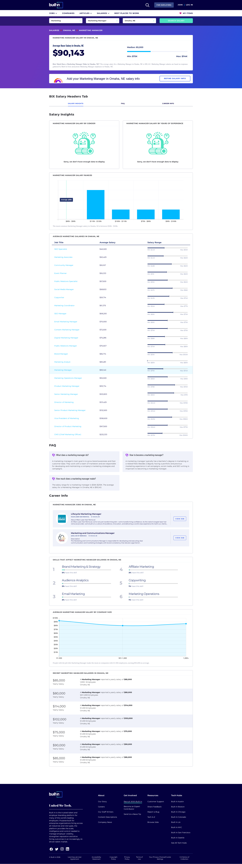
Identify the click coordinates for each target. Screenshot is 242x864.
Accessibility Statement (96, 858)
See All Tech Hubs (179, 843)
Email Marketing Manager (65, 321)
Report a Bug (153, 812)
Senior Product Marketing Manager (70, 410)
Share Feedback (154, 807)
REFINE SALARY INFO (175, 78)
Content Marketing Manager (66, 330)
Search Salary (176, 21)
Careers (101, 807)
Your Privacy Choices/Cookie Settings (160, 858)
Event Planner (60, 273)
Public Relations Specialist (66, 281)
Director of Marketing (64, 402)
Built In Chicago (178, 812)
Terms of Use (139, 858)
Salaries (102, 13)
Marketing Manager (63, 370)
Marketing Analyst (62, 362)
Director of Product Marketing (67, 426)
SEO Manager (60, 313)
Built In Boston (178, 807)
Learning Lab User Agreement (75, 858)
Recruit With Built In (133, 801)
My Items (187, 13)
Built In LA (175, 822)
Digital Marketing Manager (66, 338)
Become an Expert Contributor (132, 807)
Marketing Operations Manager (68, 378)
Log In (189, 5)
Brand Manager (61, 354)
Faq (123, 103)
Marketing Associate (63, 257)
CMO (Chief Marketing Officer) (67, 434)
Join (180, 5)
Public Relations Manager (65, 346)
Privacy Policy (127, 858)
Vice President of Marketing (66, 418)
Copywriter (59, 297)
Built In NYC (176, 827)
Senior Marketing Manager (66, 394)
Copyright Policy (113, 858)
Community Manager (63, 265)
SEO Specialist (60, 249)
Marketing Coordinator (64, 305)
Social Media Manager (64, 289)
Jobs (52, 13)
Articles (85, 13)
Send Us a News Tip (132, 814)
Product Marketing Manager (66, 386)
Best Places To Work (126, 13)
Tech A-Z (151, 817)
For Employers (164, 5)
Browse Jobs (153, 822)
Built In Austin (177, 801)
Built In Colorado (178, 817)
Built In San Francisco (180, 832)
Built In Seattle (177, 838)
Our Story (102, 801)
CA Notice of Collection (184, 858)
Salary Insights (75, 103)
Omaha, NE (69, 30)
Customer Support (155, 801)
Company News (105, 822)
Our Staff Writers (105, 812)
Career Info (168, 103)
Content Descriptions (107, 817)
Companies (68, 13)
